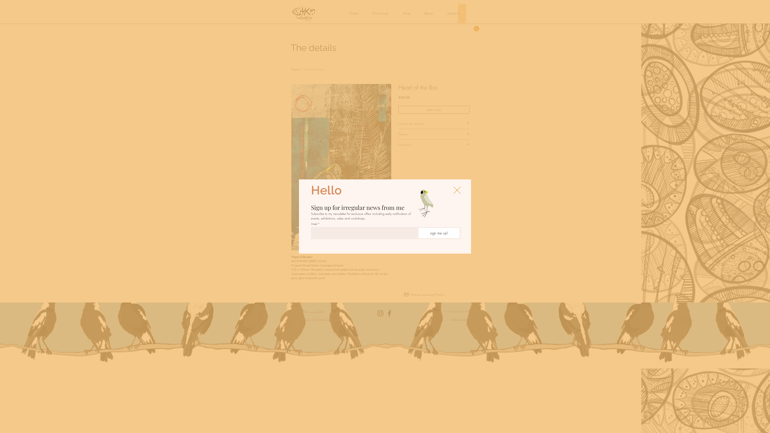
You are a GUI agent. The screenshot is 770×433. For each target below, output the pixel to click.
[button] (457, 190)
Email (314, 224)
